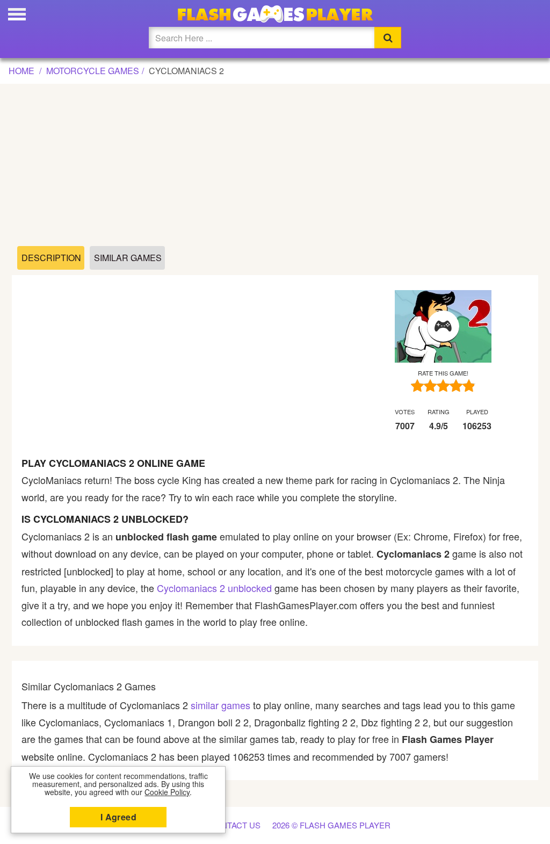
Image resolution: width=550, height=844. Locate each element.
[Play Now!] (443, 327)
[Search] (387, 37)
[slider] (443, 385)
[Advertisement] (275, 165)
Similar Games (128, 257)
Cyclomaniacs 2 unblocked (214, 588)
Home (21, 70)
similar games (220, 705)
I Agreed (118, 817)
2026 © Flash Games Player (331, 825)
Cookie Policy (167, 792)
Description (51, 257)
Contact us (234, 825)
